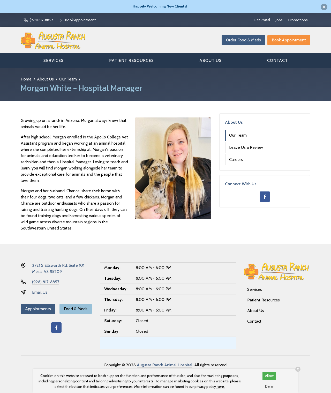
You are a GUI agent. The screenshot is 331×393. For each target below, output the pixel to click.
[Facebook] (265, 196)
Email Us (39, 292)
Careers (236, 159)
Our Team (68, 79)
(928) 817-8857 (45, 281)
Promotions (298, 20)
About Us (210, 60)
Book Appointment (289, 40)
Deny (269, 386)
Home (26, 79)
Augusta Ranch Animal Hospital (164, 364)
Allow (269, 375)
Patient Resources (131, 60)
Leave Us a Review (246, 147)
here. (221, 386)
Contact (277, 60)
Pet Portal (262, 20)
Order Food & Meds (243, 40)
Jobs (279, 20)
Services (53, 60)
